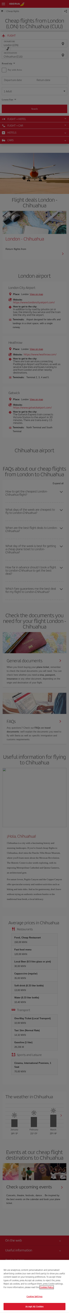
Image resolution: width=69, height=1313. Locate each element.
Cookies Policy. (46, 1287)
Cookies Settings (34, 1296)
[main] (34, 1286)
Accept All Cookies (34, 1306)
